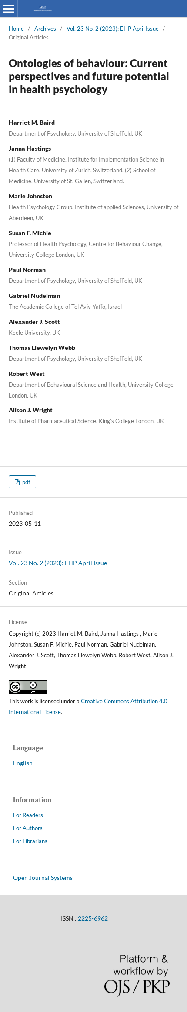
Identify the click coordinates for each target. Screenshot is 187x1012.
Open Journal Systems (43, 877)
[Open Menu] (8, 8)
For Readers (28, 815)
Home (16, 28)
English (23, 762)
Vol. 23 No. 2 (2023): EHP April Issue (113, 28)
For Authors (28, 827)
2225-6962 (93, 918)
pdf (25, 482)
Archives (45, 28)
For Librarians (30, 840)
